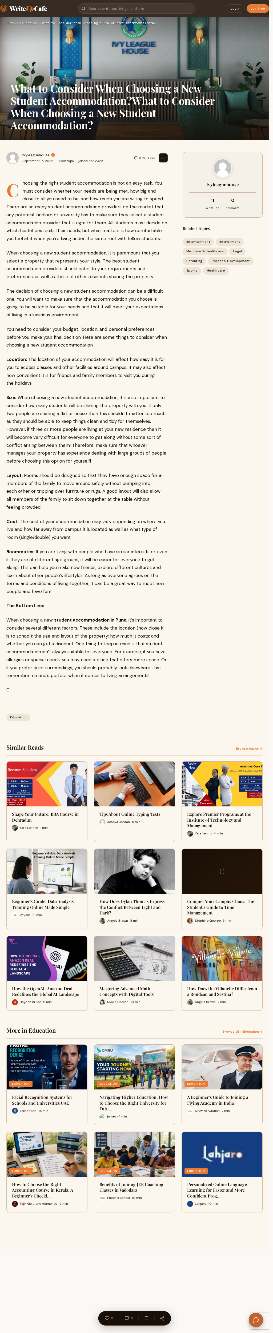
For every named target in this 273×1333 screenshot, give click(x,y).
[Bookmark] (146, 1318)
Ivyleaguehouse (36, 155)
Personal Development (231, 261)
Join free (258, 8)
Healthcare (216, 270)
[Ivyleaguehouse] (12, 158)
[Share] (162, 1318)
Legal (237, 251)
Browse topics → (249, 748)
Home (11, 23)
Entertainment (198, 242)
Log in (235, 8)
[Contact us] (256, 1320)
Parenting (194, 261)
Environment (229, 242)
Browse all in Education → (243, 1031)
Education (28, 23)
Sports (192, 270)
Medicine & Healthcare (205, 251)
